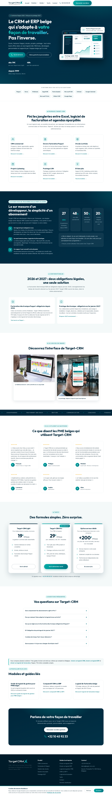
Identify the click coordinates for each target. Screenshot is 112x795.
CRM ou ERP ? (64, 771)
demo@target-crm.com (88, 766)
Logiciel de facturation (66, 774)
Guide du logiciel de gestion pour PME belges (23, 685)
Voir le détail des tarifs (56, 566)
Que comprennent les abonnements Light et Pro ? (40, 610)
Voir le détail (24, 566)
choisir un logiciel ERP (92, 661)
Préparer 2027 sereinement (67, 316)
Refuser (88, 790)
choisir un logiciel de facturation (20, 663)
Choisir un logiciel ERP (66, 766)
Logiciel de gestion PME (66, 769)
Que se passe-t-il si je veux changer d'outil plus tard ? (42, 643)
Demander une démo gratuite (56, 730)
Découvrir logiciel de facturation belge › (87, 692)
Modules (33, 3)
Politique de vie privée (54, 792)
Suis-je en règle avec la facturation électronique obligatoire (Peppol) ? (47, 624)
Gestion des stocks (43, 769)
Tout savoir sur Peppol (17, 320)
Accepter (99, 790)
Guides (42, 3)
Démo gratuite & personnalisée (39, 55)
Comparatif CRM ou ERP (52, 684)
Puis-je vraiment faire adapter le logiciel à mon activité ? (43, 617)
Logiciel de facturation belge (86, 684)
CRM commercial (42, 763)
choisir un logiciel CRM (78, 661)
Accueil (27, 3)
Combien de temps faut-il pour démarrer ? (38, 637)
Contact (54, 3)
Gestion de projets (43, 771)
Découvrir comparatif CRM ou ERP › (54, 692)
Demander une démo (82, 3)
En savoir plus (88, 566)
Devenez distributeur (65, 782)
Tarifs (48, 3)
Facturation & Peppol (44, 766)
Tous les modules (80, 178)
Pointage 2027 (42, 774)
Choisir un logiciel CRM (66, 763)
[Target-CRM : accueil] (15, 3)
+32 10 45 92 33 (65, 3)
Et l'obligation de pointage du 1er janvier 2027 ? (40, 630)
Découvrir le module (16, 154)
